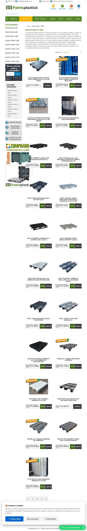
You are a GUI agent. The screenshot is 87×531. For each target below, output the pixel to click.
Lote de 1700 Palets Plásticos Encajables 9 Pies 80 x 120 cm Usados (38, 119)
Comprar (48, 85)
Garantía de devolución (15, 127)
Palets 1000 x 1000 (12, 41)
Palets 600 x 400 (11, 28)
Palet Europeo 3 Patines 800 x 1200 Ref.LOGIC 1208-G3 (38, 239)
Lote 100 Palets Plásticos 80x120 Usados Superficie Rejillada (68, 79)
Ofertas (53, 18)
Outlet (61, 18)
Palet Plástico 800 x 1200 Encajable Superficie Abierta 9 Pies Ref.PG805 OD (68, 159)
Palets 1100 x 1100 (12, 49)
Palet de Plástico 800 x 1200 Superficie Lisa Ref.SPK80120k (38, 279)
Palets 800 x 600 (11, 32)
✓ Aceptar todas (14, 519)
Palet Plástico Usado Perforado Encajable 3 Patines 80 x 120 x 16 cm (68, 199)
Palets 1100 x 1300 (12, 53)
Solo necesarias (33, 519)
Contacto (53, 9)
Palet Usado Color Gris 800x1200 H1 (68, 319)
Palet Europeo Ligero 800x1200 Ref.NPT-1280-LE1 (68, 239)
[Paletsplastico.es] (18, 176)
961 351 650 (12, 1)
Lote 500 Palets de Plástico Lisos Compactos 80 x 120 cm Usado (38, 79)
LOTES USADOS (25, 18)
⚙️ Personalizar (50, 519)
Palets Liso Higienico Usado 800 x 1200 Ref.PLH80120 (68, 439)
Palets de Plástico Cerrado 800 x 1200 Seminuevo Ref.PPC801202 (38, 360)
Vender (78, 18)
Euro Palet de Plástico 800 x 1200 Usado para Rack (68, 399)
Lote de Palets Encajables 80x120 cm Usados (68, 118)
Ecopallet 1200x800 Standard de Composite (38, 439)
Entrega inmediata (15, 133)
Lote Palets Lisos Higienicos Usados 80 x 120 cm (39, 480)
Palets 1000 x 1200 (12, 45)
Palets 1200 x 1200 (12, 61)
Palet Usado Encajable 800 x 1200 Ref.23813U (38, 199)
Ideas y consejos (40, 18)
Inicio (28, 26)
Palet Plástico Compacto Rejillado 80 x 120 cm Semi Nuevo (68, 280)
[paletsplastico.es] (21, 6)
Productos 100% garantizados (15, 138)
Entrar (71, 9)
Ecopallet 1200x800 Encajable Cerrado (68, 359)
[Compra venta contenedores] (18, 154)
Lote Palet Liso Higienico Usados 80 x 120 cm (38, 399)
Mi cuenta (62, 9)
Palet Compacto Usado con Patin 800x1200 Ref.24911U (38, 158)
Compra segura (15, 122)
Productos (13, 18)
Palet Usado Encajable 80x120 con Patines (38, 319)
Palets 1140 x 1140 (12, 57)
